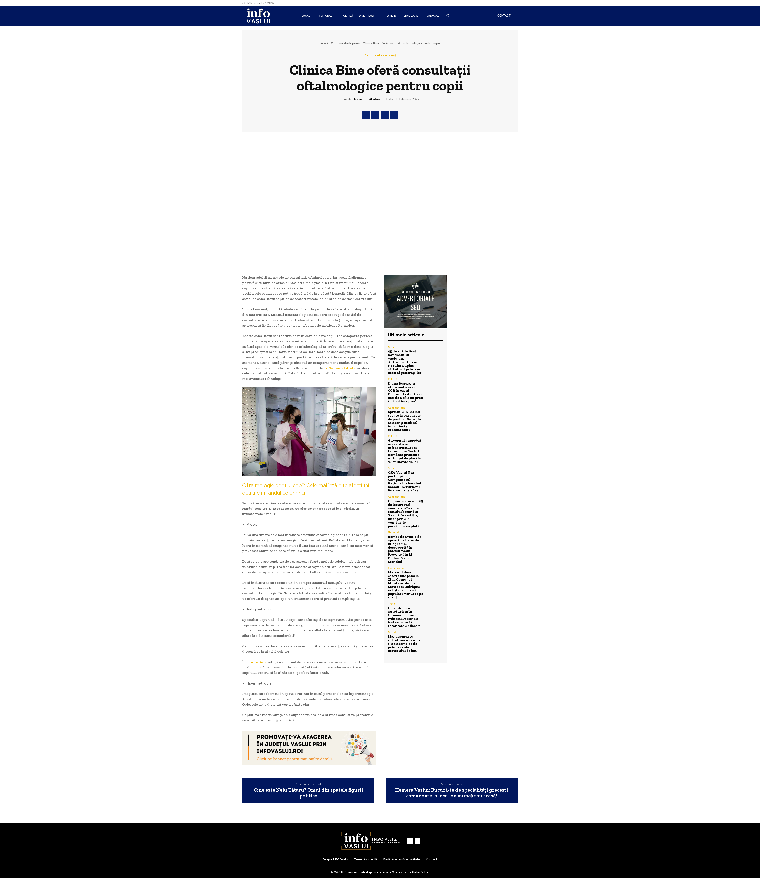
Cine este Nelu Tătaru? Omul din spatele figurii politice (308, 792)
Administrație (396, 407)
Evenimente (396, 568)
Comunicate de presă (345, 43)
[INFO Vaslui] (258, 16)
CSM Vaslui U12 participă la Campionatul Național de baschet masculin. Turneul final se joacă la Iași (405, 481)
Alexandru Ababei (367, 99)
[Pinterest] (385, 115)
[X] (375, 115)
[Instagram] (515, 3)
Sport (392, 347)
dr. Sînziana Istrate (339, 368)
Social (392, 632)
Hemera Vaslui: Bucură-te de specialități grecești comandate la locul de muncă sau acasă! (451, 792)
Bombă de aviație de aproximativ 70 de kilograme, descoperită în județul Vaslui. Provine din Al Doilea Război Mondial (404, 549)
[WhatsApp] (394, 115)
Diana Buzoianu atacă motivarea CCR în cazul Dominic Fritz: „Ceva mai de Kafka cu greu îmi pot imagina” (405, 392)
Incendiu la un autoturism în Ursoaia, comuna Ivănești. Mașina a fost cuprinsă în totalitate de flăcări (404, 617)
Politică (392, 379)
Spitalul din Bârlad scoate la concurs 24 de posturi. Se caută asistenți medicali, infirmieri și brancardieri (405, 421)
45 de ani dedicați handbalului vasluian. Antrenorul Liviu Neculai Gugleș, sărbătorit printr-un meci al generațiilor (405, 362)
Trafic (391, 603)
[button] (448, 15)
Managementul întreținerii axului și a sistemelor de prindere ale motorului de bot (404, 643)
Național (393, 532)
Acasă (324, 43)
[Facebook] (510, 3)
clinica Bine (256, 662)
